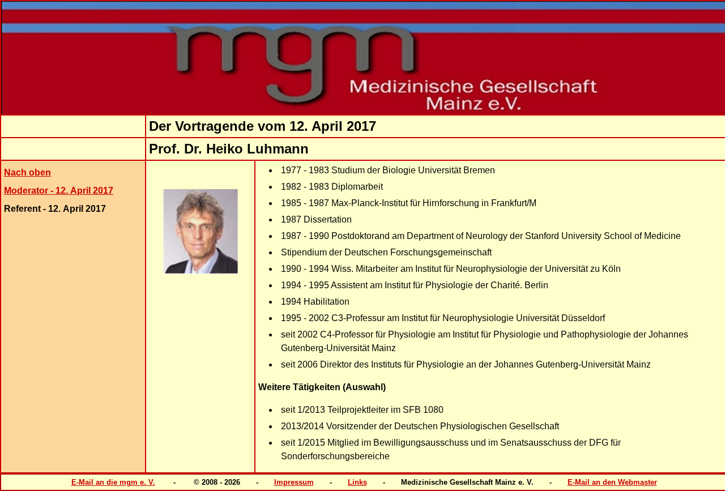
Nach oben (27, 172)
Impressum (294, 482)
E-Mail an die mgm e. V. (113, 482)
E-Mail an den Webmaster (612, 482)
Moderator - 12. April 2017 (58, 190)
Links (357, 482)
